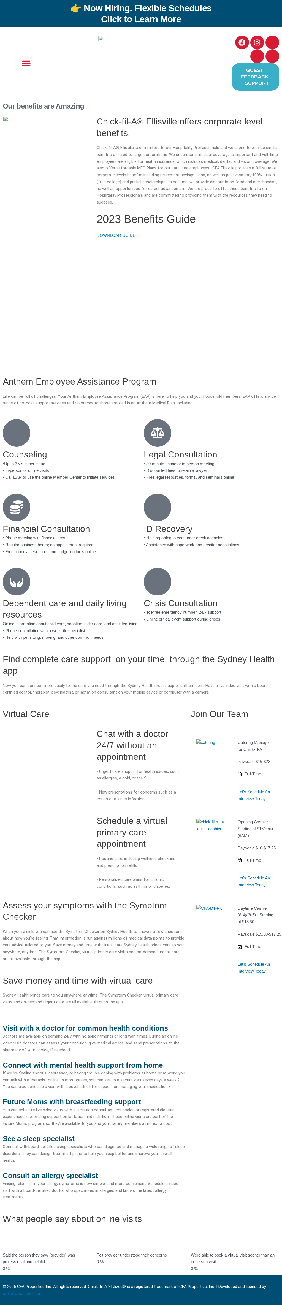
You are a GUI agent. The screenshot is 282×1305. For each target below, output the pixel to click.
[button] (26, 63)
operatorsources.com (23, 1293)
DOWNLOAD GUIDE (116, 235)
